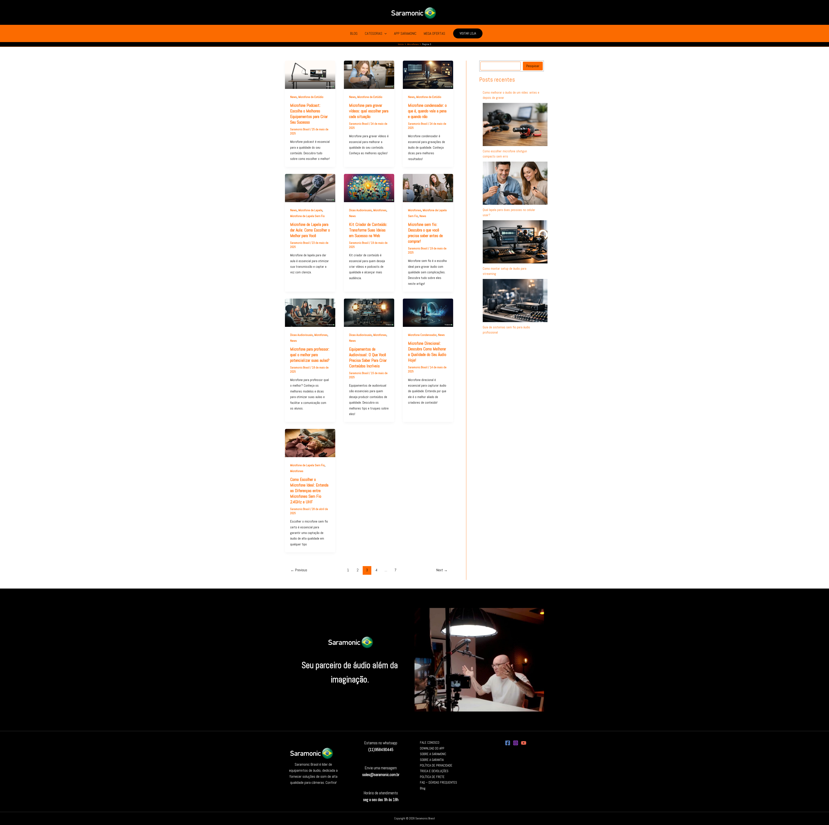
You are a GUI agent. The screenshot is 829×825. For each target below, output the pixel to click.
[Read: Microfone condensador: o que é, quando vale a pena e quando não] (428, 74)
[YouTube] (523, 743)
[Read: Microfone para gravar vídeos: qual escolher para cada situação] (369, 74)
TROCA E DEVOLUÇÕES (434, 771)
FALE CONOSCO (429, 742)
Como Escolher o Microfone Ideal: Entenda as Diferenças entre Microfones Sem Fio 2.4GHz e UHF (309, 491)
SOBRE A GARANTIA (432, 759)
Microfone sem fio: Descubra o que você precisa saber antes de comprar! (425, 233)
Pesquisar (532, 66)
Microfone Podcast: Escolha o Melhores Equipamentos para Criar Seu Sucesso (309, 113)
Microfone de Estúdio (310, 97)
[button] (384, 33)
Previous (299, 570)
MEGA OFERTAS (434, 33)
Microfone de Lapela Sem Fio (307, 216)
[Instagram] (515, 743)
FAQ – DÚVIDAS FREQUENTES (438, 782)
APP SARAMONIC (405, 33)
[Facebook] (507, 743)
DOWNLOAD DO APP (432, 748)
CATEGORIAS (373, 33)
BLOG (354, 33)
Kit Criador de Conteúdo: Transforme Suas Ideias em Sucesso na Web (368, 230)
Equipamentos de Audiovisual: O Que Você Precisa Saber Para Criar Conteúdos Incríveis (368, 357)
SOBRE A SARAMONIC (433, 754)
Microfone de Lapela (310, 210)
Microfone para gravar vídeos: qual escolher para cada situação (368, 110)
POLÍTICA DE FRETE (432, 777)
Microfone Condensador (422, 335)
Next (442, 570)
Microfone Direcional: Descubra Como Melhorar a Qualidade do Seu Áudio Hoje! (427, 351)
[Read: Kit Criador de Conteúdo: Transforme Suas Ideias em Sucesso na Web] (369, 188)
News (293, 97)
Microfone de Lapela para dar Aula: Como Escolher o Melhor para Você (310, 230)
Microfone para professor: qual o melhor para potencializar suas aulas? (309, 354)
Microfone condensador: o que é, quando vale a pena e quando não (427, 110)
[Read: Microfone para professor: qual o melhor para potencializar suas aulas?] (310, 312)
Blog (423, 788)
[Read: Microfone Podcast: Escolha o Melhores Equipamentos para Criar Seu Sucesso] (310, 74)
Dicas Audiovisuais (360, 210)
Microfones (379, 210)
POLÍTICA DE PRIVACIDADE (436, 765)
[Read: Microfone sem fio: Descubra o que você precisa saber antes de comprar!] (428, 188)
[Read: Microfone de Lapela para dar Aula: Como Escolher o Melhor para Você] (310, 188)
